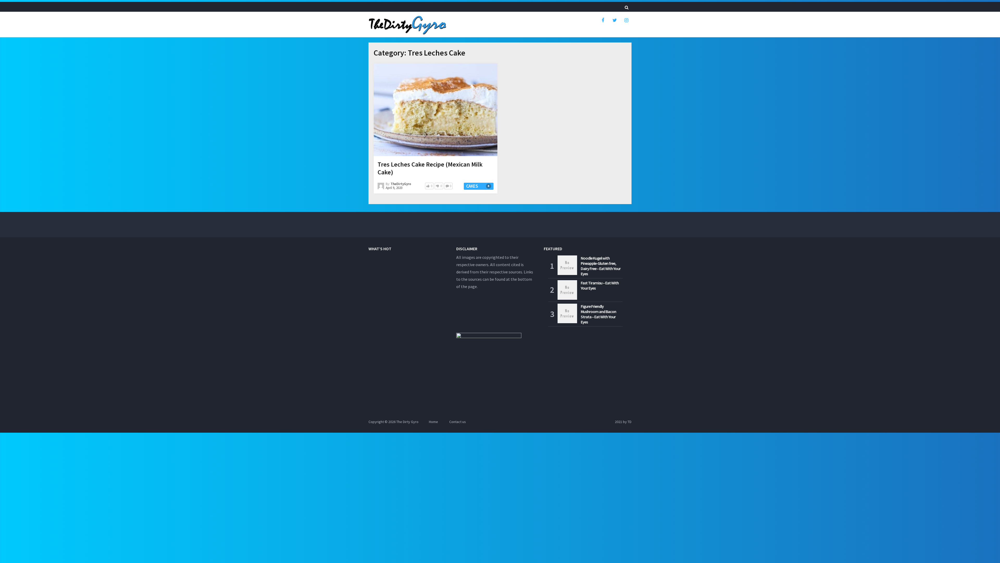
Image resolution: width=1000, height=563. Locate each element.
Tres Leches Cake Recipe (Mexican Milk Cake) (430, 168)
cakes (472, 186)
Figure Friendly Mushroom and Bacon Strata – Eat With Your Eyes (598, 314)
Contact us (457, 421)
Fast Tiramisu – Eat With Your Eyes (600, 285)
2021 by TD (623, 421)
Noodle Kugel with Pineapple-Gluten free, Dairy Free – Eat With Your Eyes (601, 265)
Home (433, 421)
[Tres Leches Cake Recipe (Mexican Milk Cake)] (435, 110)
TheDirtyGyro (401, 184)
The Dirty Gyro (407, 421)
